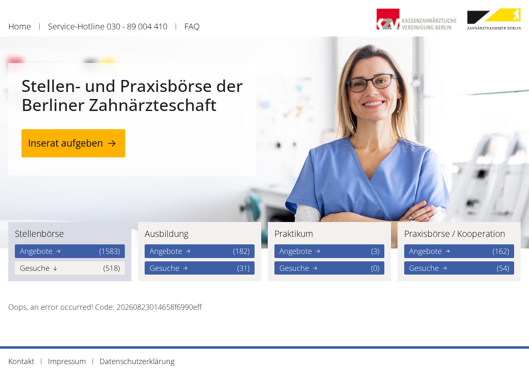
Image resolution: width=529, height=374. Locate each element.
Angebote (70, 251)
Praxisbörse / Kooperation (454, 233)
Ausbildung (166, 233)
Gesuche (70, 268)
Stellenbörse (39, 233)
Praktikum (293, 233)
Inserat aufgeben (65, 143)
